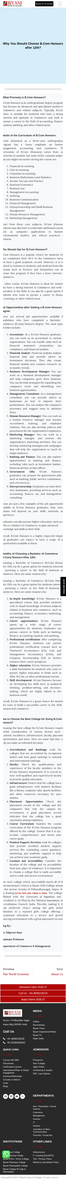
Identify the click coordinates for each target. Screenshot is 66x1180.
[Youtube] (16, 1096)
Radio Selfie (38, 1038)
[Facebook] (5, 1096)
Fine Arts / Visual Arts (42, 1135)
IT (34, 1122)
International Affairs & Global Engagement (16, 1071)
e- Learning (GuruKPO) (43, 1155)
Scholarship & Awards (42, 1070)
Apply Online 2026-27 (33, 999)
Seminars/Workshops (12, 1076)
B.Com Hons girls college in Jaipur (31, 893)
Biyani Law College (11, 1152)
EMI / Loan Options (41, 1073)
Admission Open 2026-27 (33, 987)
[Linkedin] (11, 1096)
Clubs (5, 1083)
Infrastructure (39, 1152)
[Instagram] (22, 1096)
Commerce (38, 1112)
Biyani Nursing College (13, 1155)
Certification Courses (12, 1067)
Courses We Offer (11, 1060)
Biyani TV (37, 1035)
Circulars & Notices (11, 1079)
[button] (60, 3)
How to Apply (39, 1063)
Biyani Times (39, 1028)
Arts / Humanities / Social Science (44, 1107)
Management (39, 1115)
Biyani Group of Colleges (31, 1177)
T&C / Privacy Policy (42, 1159)
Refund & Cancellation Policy (46, 1162)
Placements (8, 1063)
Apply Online (38, 1067)
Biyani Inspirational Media (44, 1032)
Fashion (36, 1126)
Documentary (39, 1025)
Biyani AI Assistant (44, 4)
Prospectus (38, 1060)
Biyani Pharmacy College (14, 1162)
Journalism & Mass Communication (41, 1130)
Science (36, 1119)
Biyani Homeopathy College (15, 1166)
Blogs (5, 1086)
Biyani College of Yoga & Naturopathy (14, 1170)
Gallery (36, 1021)
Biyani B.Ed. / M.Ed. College (16, 1159)
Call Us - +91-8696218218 (33, 993)
